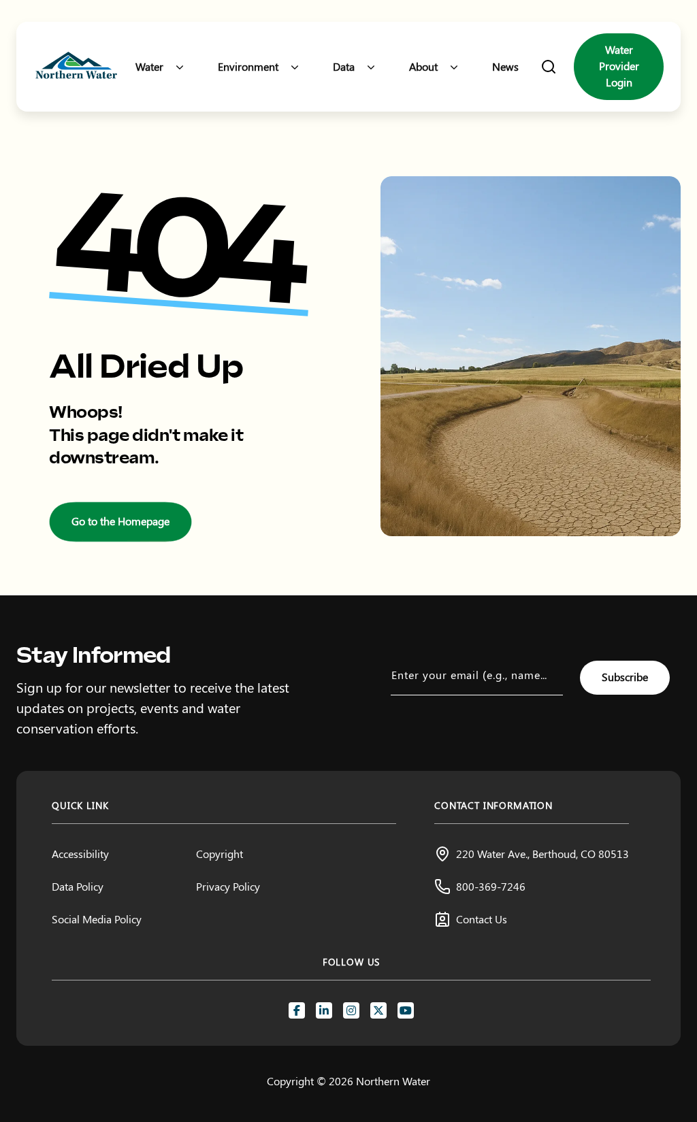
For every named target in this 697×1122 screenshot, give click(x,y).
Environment (248, 66)
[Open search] (548, 66)
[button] (179, 67)
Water (149, 66)
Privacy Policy (228, 886)
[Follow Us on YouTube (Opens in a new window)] (406, 1010)
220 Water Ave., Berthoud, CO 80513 (542, 853)
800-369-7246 (490, 886)
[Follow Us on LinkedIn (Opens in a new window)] (324, 1010)
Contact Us (481, 918)
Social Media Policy (97, 919)
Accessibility (80, 853)
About (423, 66)
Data (344, 66)
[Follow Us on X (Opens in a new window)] (378, 1010)
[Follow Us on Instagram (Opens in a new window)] (351, 1010)
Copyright (219, 853)
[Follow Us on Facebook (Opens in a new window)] (297, 1010)
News (505, 66)
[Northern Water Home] (76, 67)
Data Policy (77, 886)
